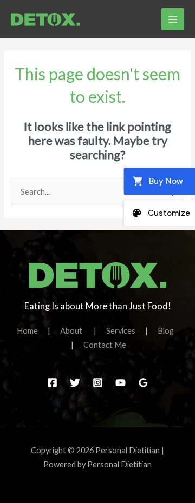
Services (125, 330)
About (77, 330)
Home (32, 330)
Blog (166, 330)
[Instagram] (98, 383)
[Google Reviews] (143, 383)
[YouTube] (120, 383)
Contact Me (104, 344)
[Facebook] (52, 383)
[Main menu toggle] (172, 19)
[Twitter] (75, 383)
